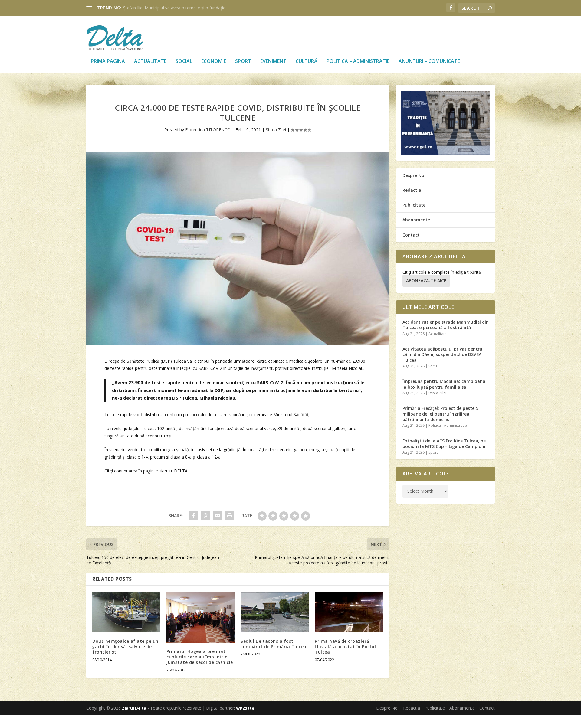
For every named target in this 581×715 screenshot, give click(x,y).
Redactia (411, 190)
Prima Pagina (108, 61)
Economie (213, 61)
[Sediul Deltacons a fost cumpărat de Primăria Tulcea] (275, 612)
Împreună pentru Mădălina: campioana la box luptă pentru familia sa (443, 384)
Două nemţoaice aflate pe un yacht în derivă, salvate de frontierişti (125, 646)
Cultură (306, 61)
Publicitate (413, 205)
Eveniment (273, 61)
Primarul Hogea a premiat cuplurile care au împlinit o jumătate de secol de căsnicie (199, 656)
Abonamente (416, 220)
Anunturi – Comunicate (429, 61)
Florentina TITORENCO (208, 129)
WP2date (245, 708)
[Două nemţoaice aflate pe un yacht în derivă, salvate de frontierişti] (126, 612)
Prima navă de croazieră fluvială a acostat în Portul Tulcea (345, 646)
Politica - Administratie (447, 425)
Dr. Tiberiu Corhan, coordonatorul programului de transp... (180, 8)
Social (184, 61)
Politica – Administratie (358, 61)
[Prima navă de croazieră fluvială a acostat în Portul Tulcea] (349, 612)
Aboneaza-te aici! (426, 280)
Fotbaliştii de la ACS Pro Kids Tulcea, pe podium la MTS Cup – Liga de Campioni (444, 443)
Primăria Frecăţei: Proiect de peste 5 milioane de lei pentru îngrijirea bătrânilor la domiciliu (440, 413)
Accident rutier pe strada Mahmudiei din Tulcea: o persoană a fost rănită (445, 324)
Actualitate (150, 61)
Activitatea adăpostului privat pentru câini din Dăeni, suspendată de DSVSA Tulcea (442, 354)
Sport (243, 61)
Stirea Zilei (276, 129)
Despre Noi (413, 175)
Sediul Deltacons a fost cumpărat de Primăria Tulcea (274, 643)
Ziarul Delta (134, 708)
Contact (411, 235)
